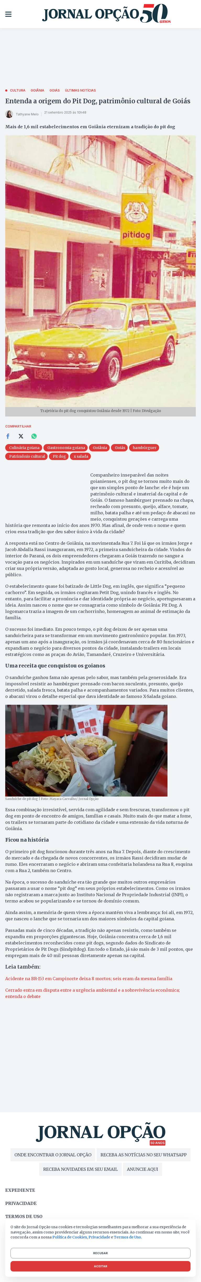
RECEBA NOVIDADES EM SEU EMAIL (80, 1169)
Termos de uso (23, 1216)
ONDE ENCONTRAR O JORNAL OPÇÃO (52, 1154)
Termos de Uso (127, 1237)
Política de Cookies (69, 1237)
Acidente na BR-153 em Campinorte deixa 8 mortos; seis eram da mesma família (88, 978)
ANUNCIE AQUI (142, 1169)
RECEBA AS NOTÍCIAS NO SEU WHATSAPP (143, 1154)
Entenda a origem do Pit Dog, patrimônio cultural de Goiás (97, 101)
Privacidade (21, 1203)
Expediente (20, 1190)
